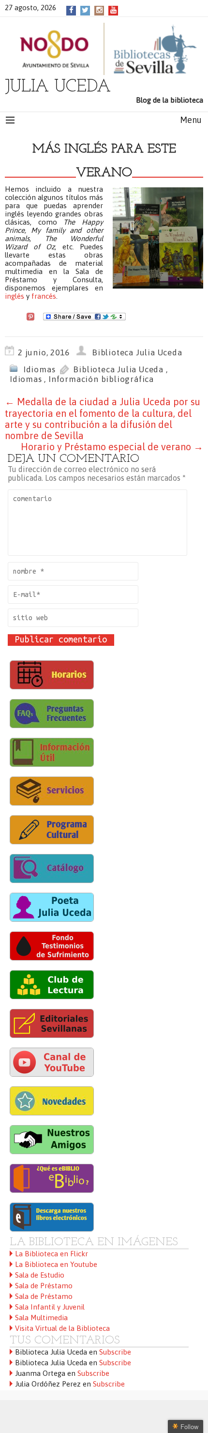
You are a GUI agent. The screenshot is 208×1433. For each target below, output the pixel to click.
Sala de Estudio (39, 1275)
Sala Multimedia (41, 1317)
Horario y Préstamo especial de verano (112, 446)
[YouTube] (113, 10)
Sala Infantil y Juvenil (50, 1307)
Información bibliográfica (101, 379)
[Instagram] (99, 10)
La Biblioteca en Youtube (56, 1264)
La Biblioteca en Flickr (51, 1254)
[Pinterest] (30, 315)
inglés (14, 296)
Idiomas (39, 369)
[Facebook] (71, 10)
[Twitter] (85, 10)
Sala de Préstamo (44, 1285)
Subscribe (115, 1352)
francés (43, 296)
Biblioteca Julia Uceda (137, 352)
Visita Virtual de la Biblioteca (62, 1328)
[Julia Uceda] (104, 49)
